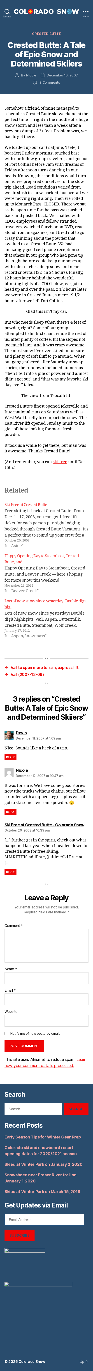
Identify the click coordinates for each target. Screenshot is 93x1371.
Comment (14, 926)
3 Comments (49, 82)
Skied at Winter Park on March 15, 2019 (42, 1191)
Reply (10, 757)
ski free (60, 462)
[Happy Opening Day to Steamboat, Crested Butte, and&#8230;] (46, 573)
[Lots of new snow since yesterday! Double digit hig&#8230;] (46, 618)
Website (11, 1012)
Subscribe (19, 1235)
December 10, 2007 (62, 75)
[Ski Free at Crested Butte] (46, 525)
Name (11, 969)
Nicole (31, 75)
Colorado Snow (32, 1361)
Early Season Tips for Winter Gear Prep (43, 1137)
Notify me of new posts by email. (35, 1033)
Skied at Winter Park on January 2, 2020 (43, 1164)
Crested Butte (46, 34)
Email (10, 991)
